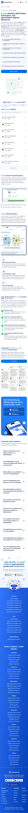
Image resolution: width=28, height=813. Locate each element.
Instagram (24, 795)
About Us (16, 790)
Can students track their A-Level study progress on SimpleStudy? (11, 520)
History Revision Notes (14, 755)
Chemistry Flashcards (14, 664)
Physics (14, 724)
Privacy (15, 795)
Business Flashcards (14, 750)
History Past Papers (14, 760)
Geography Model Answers (14, 714)
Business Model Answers (14, 743)
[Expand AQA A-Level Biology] (25, 124)
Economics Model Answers (14, 671)
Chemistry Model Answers (14, 657)
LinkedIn (24, 801)
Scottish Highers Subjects (14, 639)
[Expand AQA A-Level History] (25, 149)
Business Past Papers (14, 745)
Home (2, 6)
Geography (14, 710)
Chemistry (14, 652)
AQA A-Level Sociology (9, 142)
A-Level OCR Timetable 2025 (14, 605)
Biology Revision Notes (14, 698)
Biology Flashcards (14, 707)
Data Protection (7, 809)
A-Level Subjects (14, 598)
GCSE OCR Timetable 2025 (14, 625)
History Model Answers (14, 757)
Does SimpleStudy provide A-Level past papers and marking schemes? (12, 491)
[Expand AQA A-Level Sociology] (25, 143)
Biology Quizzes (14, 704)
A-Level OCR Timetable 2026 (14, 611)
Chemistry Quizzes (14, 661)
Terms (15, 797)
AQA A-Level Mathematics (10, 136)
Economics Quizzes (14, 676)
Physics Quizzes (14, 733)
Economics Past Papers (14, 674)
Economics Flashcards (14, 678)
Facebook (24, 790)
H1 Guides (3, 798)
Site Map (22, 809)
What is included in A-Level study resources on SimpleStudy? (11, 452)
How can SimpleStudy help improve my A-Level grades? (12, 481)
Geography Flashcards (14, 721)
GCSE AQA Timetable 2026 (14, 627)
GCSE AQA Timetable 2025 (14, 621)
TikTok (23, 797)
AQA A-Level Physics (9, 155)
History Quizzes (14, 762)
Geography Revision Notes (14, 712)
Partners (16, 793)
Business (14, 738)
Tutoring (3, 796)
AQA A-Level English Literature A (11, 161)
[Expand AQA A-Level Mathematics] (25, 137)
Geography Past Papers (14, 717)
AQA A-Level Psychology (9, 117)
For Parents (4, 801)
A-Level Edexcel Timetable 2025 (14, 603)
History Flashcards (14, 764)
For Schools (4, 803)
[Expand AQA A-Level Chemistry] (25, 130)
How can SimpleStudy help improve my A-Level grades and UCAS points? (12, 548)
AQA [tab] (5, 104)
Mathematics (14, 681)
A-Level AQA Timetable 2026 (14, 607)
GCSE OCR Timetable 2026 (14, 632)
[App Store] (9, 575)
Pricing (3, 794)
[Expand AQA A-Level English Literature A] (25, 162)
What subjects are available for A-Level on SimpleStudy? (12, 473)
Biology (14, 695)
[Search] (18, 2)
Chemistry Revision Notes (14, 655)
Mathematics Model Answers (14, 686)
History (14, 753)
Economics (14, 667)
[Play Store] (19, 575)
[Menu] (26, 2)
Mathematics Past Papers (14, 688)
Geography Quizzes (14, 719)
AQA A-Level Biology (9, 123)
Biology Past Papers (14, 702)
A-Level (8, 6)
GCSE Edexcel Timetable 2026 (14, 630)
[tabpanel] (14, 139)
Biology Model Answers (14, 700)
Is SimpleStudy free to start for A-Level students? (12, 530)
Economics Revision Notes (14, 669)
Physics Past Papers (14, 731)
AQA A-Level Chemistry (9, 129)
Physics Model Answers (14, 729)
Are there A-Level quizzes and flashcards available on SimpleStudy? (12, 510)
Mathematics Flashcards (14, 692)
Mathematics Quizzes (14, 690)
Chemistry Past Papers (14, 659)
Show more (13, 168)
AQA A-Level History (8, 148)
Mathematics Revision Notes (14, 683)
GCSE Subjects (14, 619)
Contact (16, 801)
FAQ (15, 799)
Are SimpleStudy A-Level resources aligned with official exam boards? (12, 463)
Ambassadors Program (4, 791)
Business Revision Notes (14, 741)
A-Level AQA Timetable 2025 (14, 600)
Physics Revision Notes (14, 727)
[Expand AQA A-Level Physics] (25, 156)
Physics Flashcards (14, 735)
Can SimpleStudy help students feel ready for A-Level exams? (13, 539)
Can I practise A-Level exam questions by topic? (12, 500)
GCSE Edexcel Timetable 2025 (14, 623)
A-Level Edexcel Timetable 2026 (14, 609)
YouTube (24, 799)
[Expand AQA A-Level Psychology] (25, 118)
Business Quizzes (14, 747)
